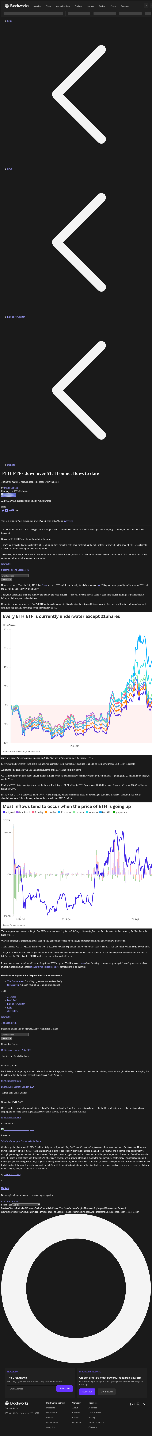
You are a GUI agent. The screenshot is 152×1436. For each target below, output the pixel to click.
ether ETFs (12, 1011)
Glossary (92, 1427)
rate (98, 585)
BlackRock (12, 1000)
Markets (11, 465)
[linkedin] (138, 1404)
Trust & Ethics (94, 1412)
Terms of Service (96, 1422)
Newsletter (6, 564)
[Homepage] (16, 6)
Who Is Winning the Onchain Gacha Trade (21, 1141)
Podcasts (50, 1408)
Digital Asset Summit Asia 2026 (16, 1050)
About (75, 1408)
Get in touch (107, 1391)
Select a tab (6, 1204)
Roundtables (52, 1422)
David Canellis (11, 487)
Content (102, 6)
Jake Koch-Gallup (12, 1174)
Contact (76, 1417)
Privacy (91, 1417)
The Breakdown (8, 1023)
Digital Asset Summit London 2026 (17, 1087)
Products (78, 6)
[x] (144, 1404)
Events (113, 6)
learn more (16, 1081)
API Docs (92, 1408)
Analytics (37, 6)
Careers (76, 1412)
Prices (48, 6)
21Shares (11, 996)
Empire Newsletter (16, 317)
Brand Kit (76, 1422)
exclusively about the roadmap (44, 967)
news (9, 169)
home (9, 21)
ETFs (9, 1007)
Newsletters (51, 1412)
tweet (82, 963)
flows (44, 585)
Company (125, 6)
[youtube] (132, 1404)
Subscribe (65, 1388)
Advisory (90, 6)
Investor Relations (63, 6)
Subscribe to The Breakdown (15, 570)
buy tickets (6, 1081)
